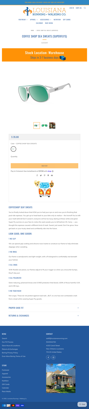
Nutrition (57, 19)
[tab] (36, 125)
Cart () (79, 8)
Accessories (44, 19)
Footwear (22, 19)
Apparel (33, 19)
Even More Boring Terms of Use (13, 356)
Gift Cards (67, 19)
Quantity (14, 156)
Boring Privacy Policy (10, 353)
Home (32, 30)
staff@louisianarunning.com (56, 338)
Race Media (49, 23)
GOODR (44, 43)
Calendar (39, 23)
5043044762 (51, 342)
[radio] (13, 149)
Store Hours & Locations (11, 346)
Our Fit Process (7, 342)
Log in (71, 8)
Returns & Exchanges (10, 349)
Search (4, 338)
